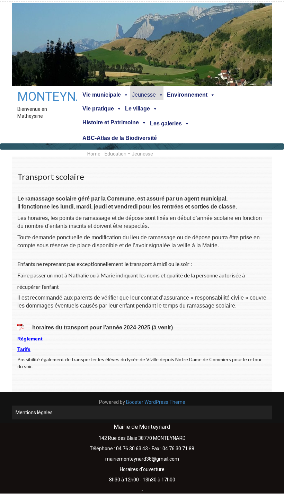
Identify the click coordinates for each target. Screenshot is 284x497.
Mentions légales (34, 412)
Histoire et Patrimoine (110, 122)
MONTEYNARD (44, 96)
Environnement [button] (187, 95)
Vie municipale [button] (101, 95)
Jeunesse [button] (144, 95)
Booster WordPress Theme (155, 402)
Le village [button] (137, 109)
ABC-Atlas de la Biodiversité (119, 138)
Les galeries (166, 123)
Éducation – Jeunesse (129, 154)
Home (93, 154)
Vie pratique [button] (98, 109)
